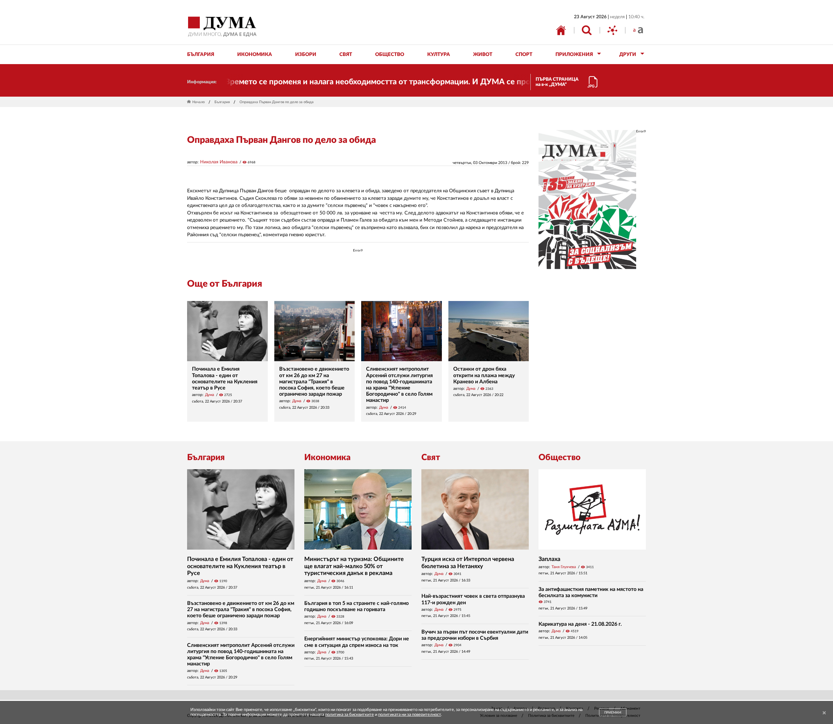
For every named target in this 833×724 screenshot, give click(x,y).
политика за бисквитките (349, 715)
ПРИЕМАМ (612, 712)
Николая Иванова (219, 162)
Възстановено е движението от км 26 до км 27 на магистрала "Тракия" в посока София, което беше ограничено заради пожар (314, 381)
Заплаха (549, 559)
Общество (559, 457)
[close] (824, 713)
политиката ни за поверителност (409, 715)
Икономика (327, 457)
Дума (209, 395)
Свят (430, 457)
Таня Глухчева (564, 567)
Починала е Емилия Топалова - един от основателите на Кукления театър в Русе (240, 566)
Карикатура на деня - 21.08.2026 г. (580, 624)
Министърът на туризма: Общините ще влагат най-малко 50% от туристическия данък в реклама (354, 566)
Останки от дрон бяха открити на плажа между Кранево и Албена (484, 375)
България (222, 102)
